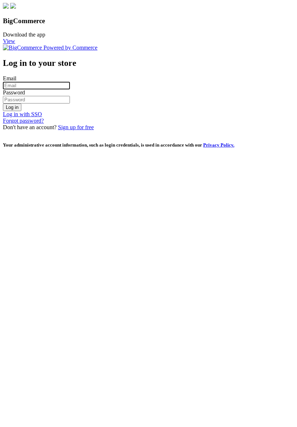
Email (9, 78)
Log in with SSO (22, 114)
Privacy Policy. (218, 145)
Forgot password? (23, 121)
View (9, 41)
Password (14, 92)
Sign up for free (76, 127)
